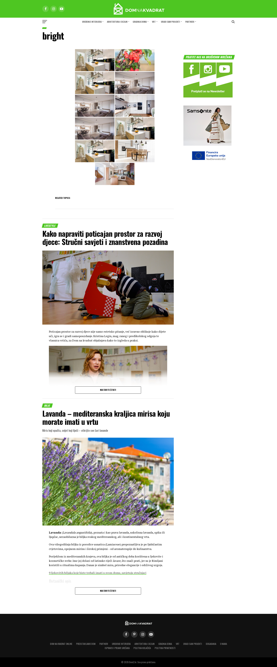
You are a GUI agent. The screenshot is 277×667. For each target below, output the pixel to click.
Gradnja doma (140, 21)
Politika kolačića (142, 648)
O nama (223, 643)
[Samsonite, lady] (207, 144)
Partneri (189, 21)
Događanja (211, 643)
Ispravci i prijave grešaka (117, 648)
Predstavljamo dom (86, 643)
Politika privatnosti (165, 648)
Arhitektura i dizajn (117, 21)
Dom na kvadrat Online (61, 643)
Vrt (154, 21)
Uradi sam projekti (170, 21)
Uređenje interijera (92, 21)
